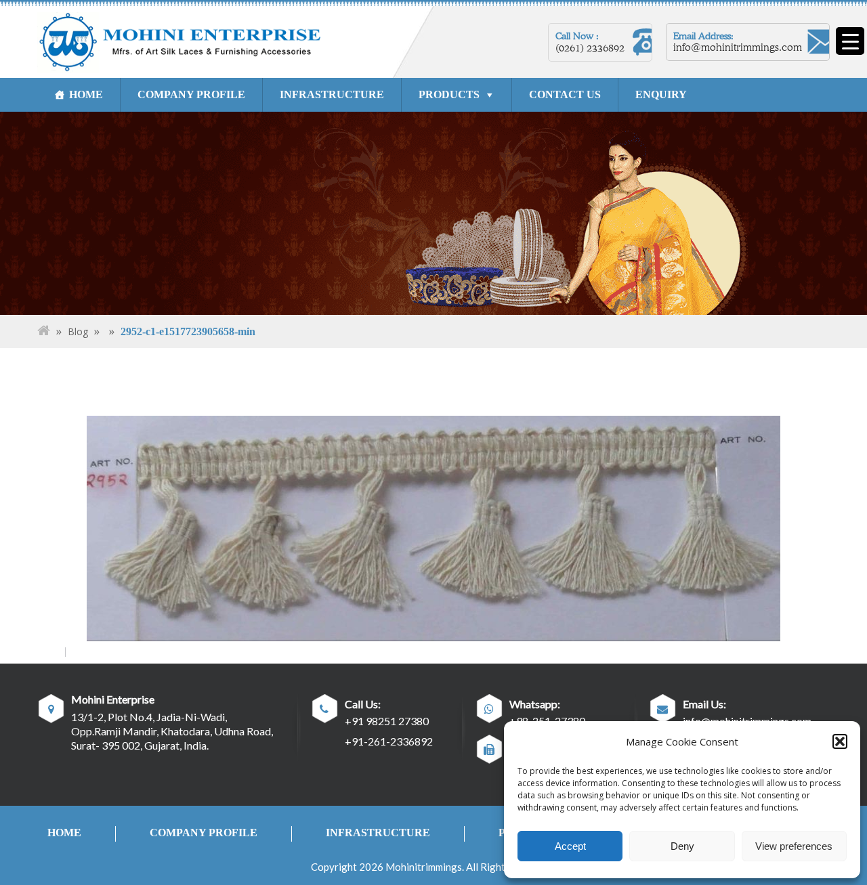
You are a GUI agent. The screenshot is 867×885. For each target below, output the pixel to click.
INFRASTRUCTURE (332, 94)
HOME (86, 94)
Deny (682, 846)
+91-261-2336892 (389, 741)
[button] (840, 741)
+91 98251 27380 (387, 720)
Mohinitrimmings (423, 867)
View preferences (793, 846)
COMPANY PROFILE (191, 94)
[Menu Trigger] (850, 41)
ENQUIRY (661, 94)
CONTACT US (565, 94)
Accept (570, 846)
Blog (78, 331)
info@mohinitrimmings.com (737, 47)
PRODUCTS (449, 94)
